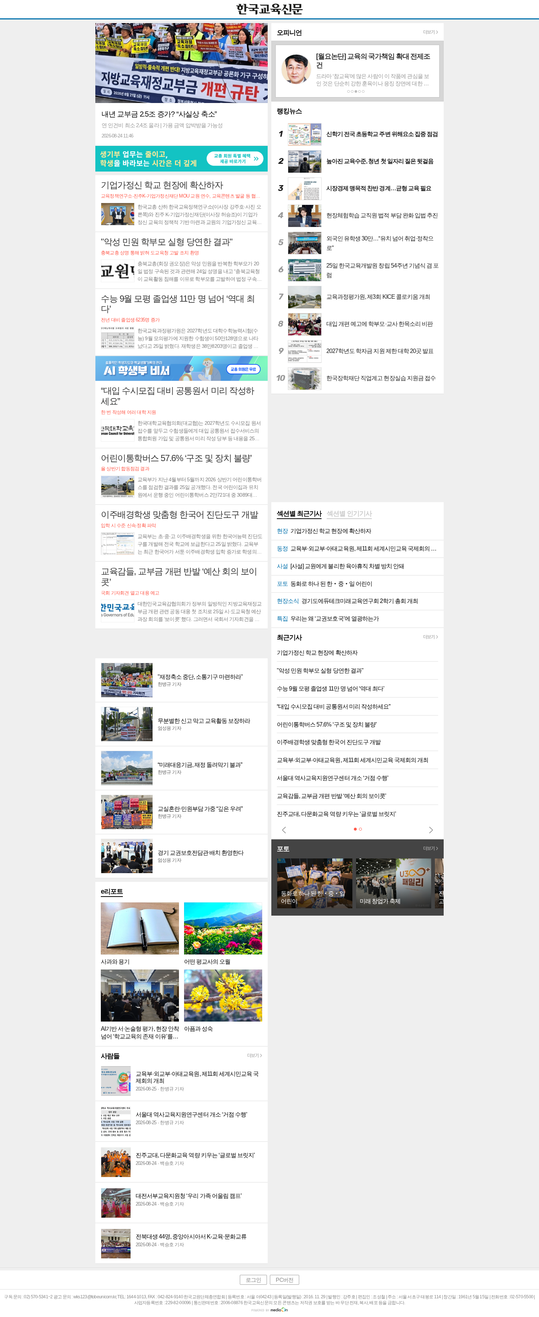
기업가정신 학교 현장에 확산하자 (317, 653)
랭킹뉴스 (289, 111)
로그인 (253, 1280)
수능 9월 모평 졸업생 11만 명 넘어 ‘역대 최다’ (330, 688)
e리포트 (112, 891)
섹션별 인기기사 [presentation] (349, 513)
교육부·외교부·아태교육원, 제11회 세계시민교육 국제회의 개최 (352, 760)
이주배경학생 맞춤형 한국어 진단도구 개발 (329, 742)
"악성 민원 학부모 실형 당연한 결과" (320, 670)
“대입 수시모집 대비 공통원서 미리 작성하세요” (333, 706)
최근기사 (289, 637)
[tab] (299, 514)
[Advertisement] (181, 643)
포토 (283, 849)
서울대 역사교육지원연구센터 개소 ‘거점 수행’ (332, 778)
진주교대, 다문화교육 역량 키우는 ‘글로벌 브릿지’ (336, 814)
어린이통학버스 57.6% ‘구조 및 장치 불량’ (327, 724)
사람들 (110, 1056)
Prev (284, 829)
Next (430, 829)
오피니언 (289, 32)
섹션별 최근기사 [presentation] (299, 513)
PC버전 (284, 1280)
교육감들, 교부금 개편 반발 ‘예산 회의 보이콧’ (331, 796)
